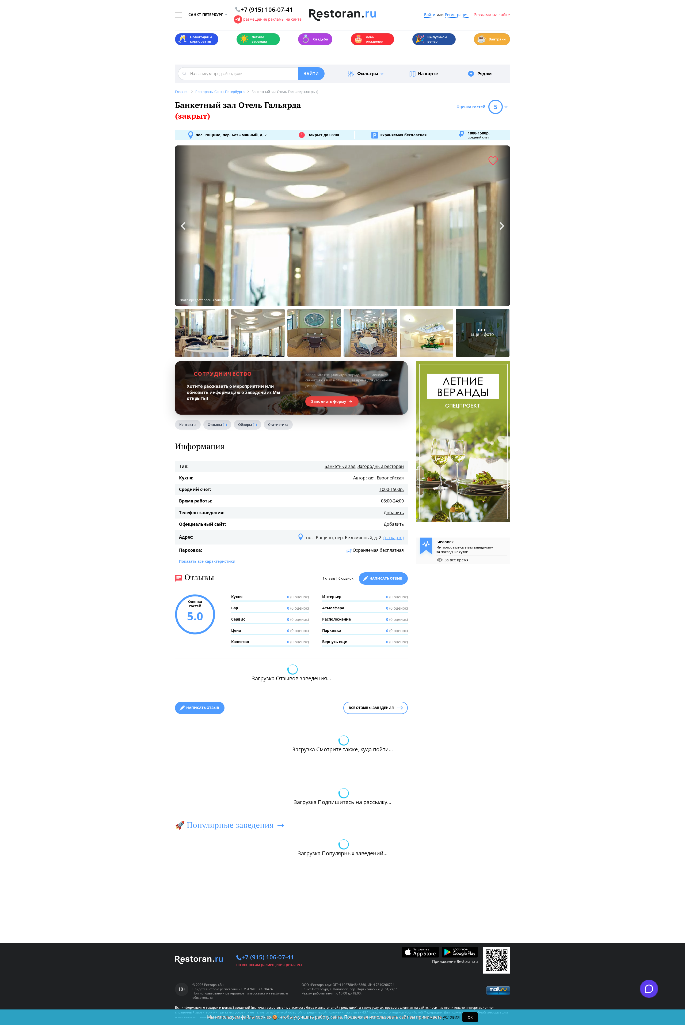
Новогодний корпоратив (195, 39)
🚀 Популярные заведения (224, 825)
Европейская (390, 478)
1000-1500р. (391, 489)
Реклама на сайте (492, 15)
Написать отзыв (386, 578)
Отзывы (217, 424)
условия (451, 1017)
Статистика (278, 424)
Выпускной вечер (431, 39)
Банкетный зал (340, 466)
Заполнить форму (328, 401)
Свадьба (314, 39)
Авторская (364, 478)
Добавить (394, 513)
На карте (428, 74)
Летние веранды (253, 39)
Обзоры (247, 424)
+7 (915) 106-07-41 (268, 956)
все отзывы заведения (371, 707)
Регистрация (457, 15)
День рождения (368, 39)
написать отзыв (202, 707)
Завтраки (491, 39)
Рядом (484, 74)
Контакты (187, 424)
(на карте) (393, 537)
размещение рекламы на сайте (272, 19)
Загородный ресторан (380, 466)
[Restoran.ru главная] (342, 15)
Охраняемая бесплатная (378, 550)
